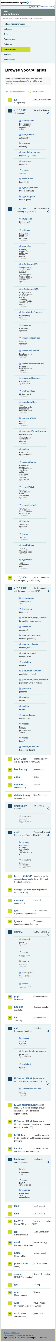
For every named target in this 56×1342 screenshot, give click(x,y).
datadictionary (22, 795)
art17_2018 (20, 759)
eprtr (17, 832)
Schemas (8, 44)
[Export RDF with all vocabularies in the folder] (48, 113)
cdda (17, 777)
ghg (16, 996)
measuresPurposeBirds (27, 364)
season (25, 170)
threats (25, 521)
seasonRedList (27, 505)
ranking (25, 449)
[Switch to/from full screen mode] (38, 6)
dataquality (20, 806)
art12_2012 (20, 110)
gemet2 (18, 932)
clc (23, 1169)
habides (18, 1007)
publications (21, 1263)
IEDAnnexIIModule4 (23, 1121)
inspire (18, 1148)
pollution (26, 662)
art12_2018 (20, 208)
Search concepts (38, 92)
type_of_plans (27, 196)
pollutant (26, 1064)
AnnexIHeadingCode (27, 1089)
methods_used (27, 653)
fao (16, 910)
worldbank (20, 1313)
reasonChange (27, 462)
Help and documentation (14, 24)
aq (15, 99)
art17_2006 (20, 577)
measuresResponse (27, 378)
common (19, 784)
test (16, 1284)
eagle (24, 1180)
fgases (18, 921)
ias (15, 1017)
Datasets (8, 29)
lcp (16, 1232)
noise (17, 1253)
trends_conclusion (27, 747)
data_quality (27, 135)
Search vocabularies (17, 92)
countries (26, 246)
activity (25, 842)
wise (16, 1303)
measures (26, 325)
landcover (20, 1159)
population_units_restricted (27, 680)
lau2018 (18, 1221)
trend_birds (27, 179)
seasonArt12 (27, 487)
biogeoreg (27, 609)
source (25, 961)
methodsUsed (27, 391)
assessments (27, 598)
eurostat (19, 900)
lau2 (16, 1213)
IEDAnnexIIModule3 (23, 1105)
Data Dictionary (25, 19)
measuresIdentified (27, 338)
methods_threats (27, 644)
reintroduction (27, 715)
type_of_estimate (27, 188)
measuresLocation (27, 351)
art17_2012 (20, 588)
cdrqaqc (26, 230)
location (26, 143)
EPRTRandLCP (23, 876)
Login (33, 6)
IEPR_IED (19, 1135)
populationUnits (27, 402)
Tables (7, 34)
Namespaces (9, 60)
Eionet (15, 19)
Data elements (10, 39)
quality (25, 697)
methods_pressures (27, 635)
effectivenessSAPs (27, 289)
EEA (15, 2)
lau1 (16, 1206)
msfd (17, 1242)
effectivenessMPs (27, 264)
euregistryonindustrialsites (23, 889)
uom (16, 1292)
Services (7, 54)
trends (25, 534)
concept (26, 939)
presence (26, 161)
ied (16, 1028)
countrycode (27, 121)
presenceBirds (27, 418)
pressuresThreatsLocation (27, 431)
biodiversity (20, 769)
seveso (18, 1274)
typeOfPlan (27, 560)
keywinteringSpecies (27, 312)
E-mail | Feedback (12, 1333)
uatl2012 (26, 1190)
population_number (27, 152)
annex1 (25, 1038)
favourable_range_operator (27, 618)
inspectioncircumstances (27, 1051)
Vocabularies (10, 49)
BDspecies (27, 219)
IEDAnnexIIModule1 (23, 1078)
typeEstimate (27, 545)
